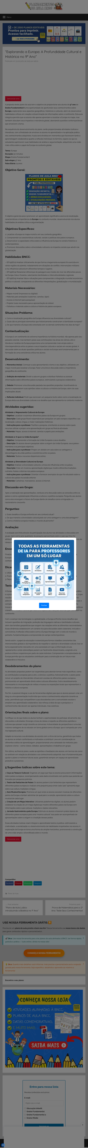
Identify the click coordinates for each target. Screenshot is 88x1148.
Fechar (44, 605)
